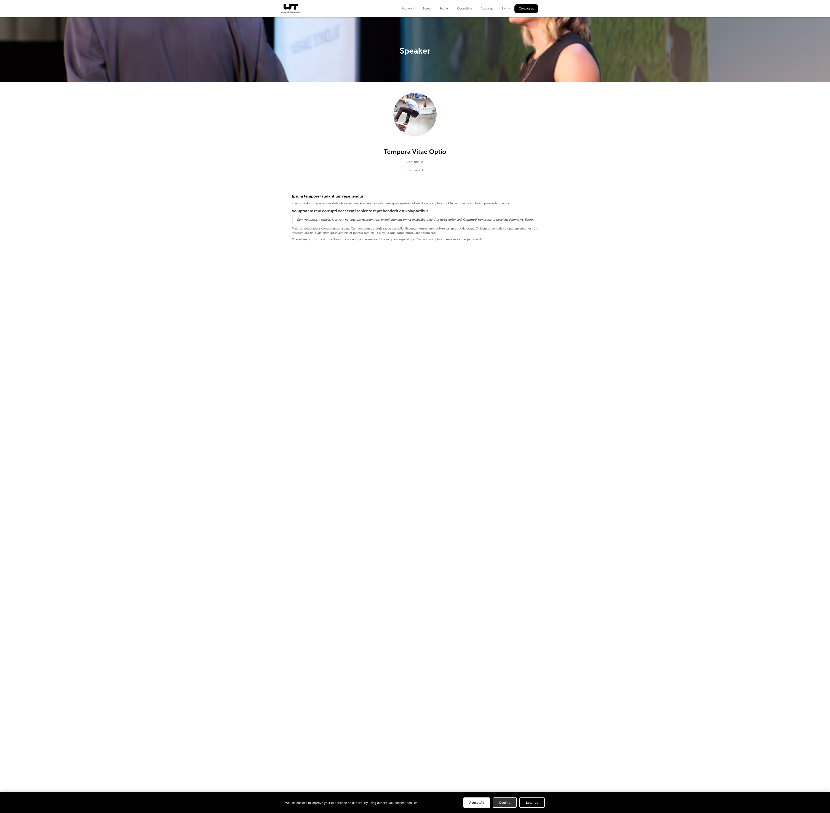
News (427, 8)
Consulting (464, 8)
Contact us (526, 8)
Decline (504, 802)
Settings (532, 802)
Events (444, 8)
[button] (505, 8)
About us (487, 8)
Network (408, 8)
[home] (291, 8)
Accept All (476, 802)
